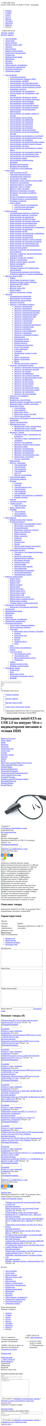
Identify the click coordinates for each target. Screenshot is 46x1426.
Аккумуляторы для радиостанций (23, 130)
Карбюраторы (19, 337)
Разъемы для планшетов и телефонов (28, 495)
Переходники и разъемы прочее (22, 599)
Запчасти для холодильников (25, 394)
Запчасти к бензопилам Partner (26, 315)
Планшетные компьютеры (15, 67)
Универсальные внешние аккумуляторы (25, 272)
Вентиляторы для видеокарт (20, 298)
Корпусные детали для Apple (25, 414)
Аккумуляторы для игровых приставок (25, 99)
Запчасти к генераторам (23, 321)
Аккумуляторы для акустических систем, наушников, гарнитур (25, 88)
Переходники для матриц (24, 457)
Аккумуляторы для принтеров (21, 124)
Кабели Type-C (15, 581)
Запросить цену (21, 1422)
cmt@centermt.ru (36, 1337)
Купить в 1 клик (21, 849)
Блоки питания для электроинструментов (26, 241)
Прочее (17, 544)
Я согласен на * (22, 1399)
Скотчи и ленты (16, 652)
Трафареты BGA (20, 641)
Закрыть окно (6, 1192)
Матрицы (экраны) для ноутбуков (27, 445)
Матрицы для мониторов (23, 449)
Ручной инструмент (17, 522)
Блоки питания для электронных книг (24, 243)
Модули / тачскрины (17, 463)
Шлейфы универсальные (19, 666)
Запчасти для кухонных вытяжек (26, 375)
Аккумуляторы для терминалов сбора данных (27, 142)
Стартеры (18, 351)
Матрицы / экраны (17, 432)
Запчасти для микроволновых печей (28, 377)
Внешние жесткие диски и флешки (23, 282)
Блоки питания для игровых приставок (25, 221)
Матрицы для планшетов (23, 453)
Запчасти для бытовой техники (22, 365)
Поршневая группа (21, 339)
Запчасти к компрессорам (24, 327)
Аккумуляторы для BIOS (19, 81)
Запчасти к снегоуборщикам (25, 331)
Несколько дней (11, 944)
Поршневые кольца (21, 341)
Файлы (3, 783)
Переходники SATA (17, 591)
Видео (3, 785)
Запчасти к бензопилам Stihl (25, 317)
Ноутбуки (9, 63)
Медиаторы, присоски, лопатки (26, 530)
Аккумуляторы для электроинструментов (25, 152)
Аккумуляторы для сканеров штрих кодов (26, 138)
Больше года (10, 938)
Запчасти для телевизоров (24, 392)
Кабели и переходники (14, 51)
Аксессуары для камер (18, 178)
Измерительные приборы (24, 558)
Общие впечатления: (9, 988)
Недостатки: (5, 968)
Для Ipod (17, 485)
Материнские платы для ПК (25, 428)
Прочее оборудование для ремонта (27, 546)
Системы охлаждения (18, 501)
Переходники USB (17, 595)
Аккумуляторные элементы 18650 (23, 79)
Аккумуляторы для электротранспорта (24, 156)
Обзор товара (6, 765)
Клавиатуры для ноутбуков (20, 400)
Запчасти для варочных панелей (26, 369)
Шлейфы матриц (20, 516)
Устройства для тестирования (21, 168)
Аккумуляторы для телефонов (21, 140)
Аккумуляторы (11, 39)
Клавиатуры (10, 55)
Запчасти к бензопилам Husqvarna (27, 310)
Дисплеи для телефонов (23, 442)
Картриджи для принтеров (15, 53)
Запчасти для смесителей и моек (26, 388)
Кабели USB (14, 583)
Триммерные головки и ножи (25, 353)
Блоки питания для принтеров (21, 235)
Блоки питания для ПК (18, 231)
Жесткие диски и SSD (13, 45)
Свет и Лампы (15, 203)
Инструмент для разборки (24, 526)
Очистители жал (20, 635)
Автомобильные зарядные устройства (24, 213)
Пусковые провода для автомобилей (24, 199)
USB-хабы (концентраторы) (20, 174)
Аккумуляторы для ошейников (21, 120)
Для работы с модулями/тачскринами (28, 552)
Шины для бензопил (22, 359)
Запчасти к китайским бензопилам (27, 325)
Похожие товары (7, 779)
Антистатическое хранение (20, 627)
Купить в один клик (26, 1401)
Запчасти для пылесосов (23, 386)
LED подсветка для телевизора (26, 205)
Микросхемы (15, 461)
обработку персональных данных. (27, 1399)
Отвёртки (18, 538)
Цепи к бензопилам (21, 357)
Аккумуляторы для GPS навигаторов (24, 83)
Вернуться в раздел (8, 763)
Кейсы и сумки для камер (19, 189)
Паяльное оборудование (23, 566)
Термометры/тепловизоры (24, 570)
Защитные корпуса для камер (21, 185)
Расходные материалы (13, 69)
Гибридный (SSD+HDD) (19, 284)
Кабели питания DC (17, 264)
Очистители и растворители (20, 648)
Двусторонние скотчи (22, 654)
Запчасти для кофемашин (23, 373)
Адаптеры (18, 483)
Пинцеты (17, 540)
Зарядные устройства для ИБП (21, 258)
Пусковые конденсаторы (23, 345)
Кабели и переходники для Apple (22, 262)
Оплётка (17, 633)
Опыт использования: (9, 934)
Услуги (8, 17)
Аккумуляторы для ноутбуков (21, 118)
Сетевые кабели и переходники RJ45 (24, 603)
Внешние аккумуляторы (19, 164)
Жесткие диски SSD (17, 288)
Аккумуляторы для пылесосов (21, 126)
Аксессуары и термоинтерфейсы (22, 625)
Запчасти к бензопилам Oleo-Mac (27, 313)
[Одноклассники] (5, 855)
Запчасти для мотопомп (23, 306)
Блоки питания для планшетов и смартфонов (27, 233)
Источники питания (22, 560)
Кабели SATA (15, 579)
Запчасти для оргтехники (24, 382)
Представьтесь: (6, 1009)
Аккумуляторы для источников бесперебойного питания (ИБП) (22, 102)
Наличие (4, 781)
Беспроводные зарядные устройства (23, 215)
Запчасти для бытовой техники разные (29, 367)
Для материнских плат (22, 487)
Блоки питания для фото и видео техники (26, 239)
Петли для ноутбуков (22, 416)
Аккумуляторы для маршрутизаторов (24, 107)
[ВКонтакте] (2, 855)
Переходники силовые (18, 601)
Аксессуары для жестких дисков (22, 280)
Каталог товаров (7, 33)
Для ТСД (17, 473)
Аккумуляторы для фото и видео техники (26, 144)
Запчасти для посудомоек (24, 384)
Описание (5, 771)
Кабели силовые (16, 585)
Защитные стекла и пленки (20, 187)
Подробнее (5, 1029)
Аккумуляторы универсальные (21, 160)
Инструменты (10, 49)
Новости (8, 25)
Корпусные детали (17, 406)
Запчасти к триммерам (22, 333)
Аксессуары (10, 41)
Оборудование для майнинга (16, 65)
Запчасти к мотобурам (22, 329)
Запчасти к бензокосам (23, 308)
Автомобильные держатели (20, 176)
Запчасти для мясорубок (23, 380)
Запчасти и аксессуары (23, 556)
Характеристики (7, 773)
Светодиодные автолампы (24, 207)
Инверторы (14, 398)
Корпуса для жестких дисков (21, 292)
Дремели (17, 554)
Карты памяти (15, 290)
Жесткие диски (15, 286)
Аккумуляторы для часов (19, 146)
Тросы (16, 355)
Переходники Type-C (18, 593)
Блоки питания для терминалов (22, 217)
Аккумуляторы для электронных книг (24, 154)
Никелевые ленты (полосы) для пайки (28, 631)
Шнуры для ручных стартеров (25, 363)
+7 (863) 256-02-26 (8, 1359)
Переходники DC (16, 266)
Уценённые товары (12, 71)
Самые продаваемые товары (11, 1198)
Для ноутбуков (19, 408)
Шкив (16, 361)
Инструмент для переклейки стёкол (27, 524)
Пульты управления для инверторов (23, 197)
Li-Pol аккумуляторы (18, 77)
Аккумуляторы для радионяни (21, 128)
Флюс (16, 644)
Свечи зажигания (21, 349)
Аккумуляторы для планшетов (21, 122)
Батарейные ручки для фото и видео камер (26, 181)
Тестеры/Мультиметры (22, 572)
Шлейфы (13, 509)
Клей (12, 646)
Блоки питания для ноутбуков (21, 229)
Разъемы (13, 481)
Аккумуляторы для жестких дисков (23, 97)
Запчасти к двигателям (23, 323)
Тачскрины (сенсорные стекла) (21, 676)
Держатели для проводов (19, 183)
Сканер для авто (16, 503)
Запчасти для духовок (22, 371)
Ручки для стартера (21, 347)
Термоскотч (18, 660)
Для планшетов (20, 469)
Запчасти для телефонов (19, 396)
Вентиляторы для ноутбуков (20, 300)
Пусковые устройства (18, 201)
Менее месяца (10, 940)
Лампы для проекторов (18, 422)
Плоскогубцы (19, 542)
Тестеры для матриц (22, 459)
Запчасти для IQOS (17, 302)
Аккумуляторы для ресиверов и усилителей (26, 136)
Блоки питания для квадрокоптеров (23, 223)
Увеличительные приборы (24, 548)
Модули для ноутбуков (22, 475)
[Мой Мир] (8, 855)
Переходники (15, 587)
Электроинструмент (17, 550)
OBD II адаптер (20, 505)
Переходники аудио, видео (20, 597)
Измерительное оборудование (21, 520)
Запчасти (8, 47)
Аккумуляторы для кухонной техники (24, 105)
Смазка (12, 662)
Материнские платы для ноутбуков (27, 426)
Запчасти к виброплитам (23, 319)
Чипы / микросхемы (17, 507)
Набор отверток (20, 534)
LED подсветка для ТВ (18, 172)
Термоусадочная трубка (19, 664)
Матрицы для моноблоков (24, 451)
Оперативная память (18, 477)
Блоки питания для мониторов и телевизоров (27, 227)
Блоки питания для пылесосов (21, 237)
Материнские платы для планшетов (28, 430)
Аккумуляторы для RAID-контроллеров (25, 85)
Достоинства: (6, 948)
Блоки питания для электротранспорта (24, 246)
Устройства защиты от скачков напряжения (26, 274)
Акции (8, 15)
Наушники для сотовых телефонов (23, 193)
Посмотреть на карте (9, 1349)
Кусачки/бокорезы (21, 528)
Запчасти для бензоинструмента (22, 304)
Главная (8, 11)
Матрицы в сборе (21, 447)
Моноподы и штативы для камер (22, 191)
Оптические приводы (18, 479)
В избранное (5, 1033)
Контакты (9, 23)
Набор (3, 767)
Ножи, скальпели (20, 536)
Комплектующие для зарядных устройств (25, 402)
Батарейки (14, 162)
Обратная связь (7, 1357)
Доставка (8, 21)
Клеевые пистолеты (21, 562)
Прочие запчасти (20, 343)
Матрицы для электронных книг (26, 455)
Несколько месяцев (12, 942)
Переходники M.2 (16, 589)
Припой (17, 637)
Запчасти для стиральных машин (26, 390)
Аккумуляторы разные (18, 158)
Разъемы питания (21, 497)
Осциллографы (20, 564)
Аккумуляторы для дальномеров (22, 91)
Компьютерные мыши (13, 57)
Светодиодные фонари (23, 209)
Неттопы (8, 61)
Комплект (4, 769)
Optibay (13, 278)
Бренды (8, 19)
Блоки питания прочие (18, 248)
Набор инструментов (22, 532)
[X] (11, 855)
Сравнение (18, 1031)
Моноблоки (9, 59)
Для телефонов (20, 410)
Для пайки (14, 629)
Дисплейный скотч (21, 656)
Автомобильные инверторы (20, 296)
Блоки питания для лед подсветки (23, 225)
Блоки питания (11, 43)
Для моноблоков (20, 465)
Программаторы (20, 568)
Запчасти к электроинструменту (26, 335)
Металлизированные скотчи (25, 658)
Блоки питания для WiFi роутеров (23, 219)
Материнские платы (17, 424)
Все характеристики (8, 832)
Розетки (13, 499)
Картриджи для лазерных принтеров (24, 607)
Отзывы (8, 13)
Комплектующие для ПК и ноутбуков (24, 404)
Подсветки (14, 195)
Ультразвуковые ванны (23, 574)
